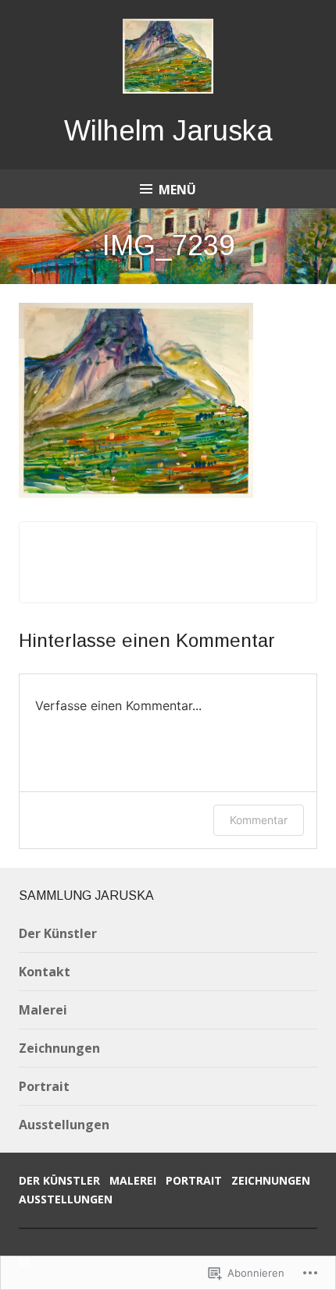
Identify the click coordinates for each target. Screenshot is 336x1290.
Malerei (43, 1009)
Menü (177, 189)
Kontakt (44, 971)
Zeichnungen (59, 1048)
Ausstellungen (64, 1124)
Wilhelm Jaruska (168, 131)
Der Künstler (58, 933)
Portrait (44, 1086)
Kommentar (259, 819)
